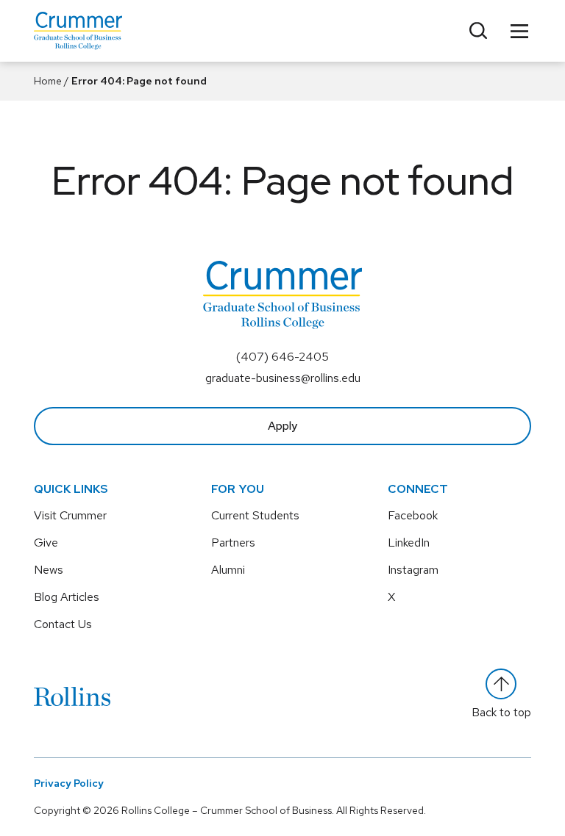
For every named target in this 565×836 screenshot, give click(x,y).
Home (48, 80)
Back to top (501, 712)
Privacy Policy (69, 783)
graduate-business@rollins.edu (282, 378)
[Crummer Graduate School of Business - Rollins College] (78, 31)
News (48, 569)
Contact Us (63, 624)
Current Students (255, 515)
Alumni (228, 569)
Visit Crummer (70, 515)
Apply (282, 425)
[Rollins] (72, 696)
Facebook (413, 515)
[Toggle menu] (519, 31)
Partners (233, 542)
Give (46, 542)
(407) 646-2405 (282, 356)
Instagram (413, 569)
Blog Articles (66, 597)
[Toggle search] (478, 31)
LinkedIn (409, 542)
